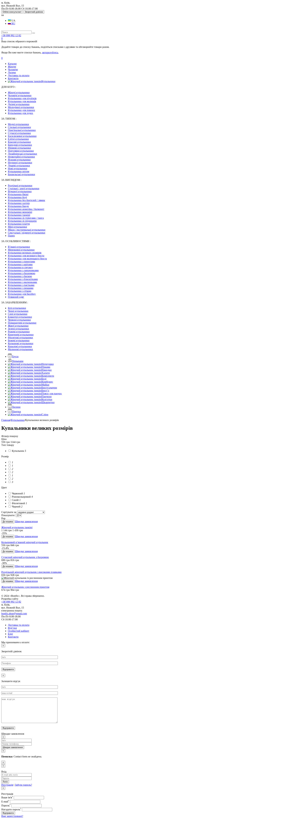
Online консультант (12, 12)
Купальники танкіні (19, 215)
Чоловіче (13, 69)
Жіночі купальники (19, 92)
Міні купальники (17, 226)
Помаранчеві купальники (22, 322)
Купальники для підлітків (22, 98)
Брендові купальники (20, 144)
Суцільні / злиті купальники (23, 188)
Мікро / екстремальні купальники (26, 229)
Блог (10, 633)
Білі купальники (17, 308)
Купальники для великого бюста (26, 255)
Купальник (18, 450)
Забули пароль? (23, 784)
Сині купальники (17, 314)
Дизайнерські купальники (22, 153)
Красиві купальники (19, 142)
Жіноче (12, 66)
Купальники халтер (19, 203)
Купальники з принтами (21, 261)
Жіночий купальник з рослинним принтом (25, 587)
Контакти (13, 78)
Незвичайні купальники (21, 156)
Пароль (6, 805)
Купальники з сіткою (19, 291)
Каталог (12, 63)
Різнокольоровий (22, 496)
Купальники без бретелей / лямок (26, 200)
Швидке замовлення (26, 521)
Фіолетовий (19, 503)
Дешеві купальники (19, 165)
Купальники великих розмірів (24, 252)
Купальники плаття (19, 223)
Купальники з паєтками (21, 285)
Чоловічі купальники (19, 95)
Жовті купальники (18, 325)
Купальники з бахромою (21, 273)
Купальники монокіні (20, 212)
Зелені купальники (18, 328)
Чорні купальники (18, 311)
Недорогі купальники (20, 162)
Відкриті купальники (20, 191)
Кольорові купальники (20, 343)
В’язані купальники (19, 246)
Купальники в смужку (20, 267)
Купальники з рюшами (20, 288)
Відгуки (12, 628)
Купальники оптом (18, 171)
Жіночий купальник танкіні (16, 527)
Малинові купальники (20, 349)
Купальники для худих (20, 113)
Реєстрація (7, 784)
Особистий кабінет (18, 630)
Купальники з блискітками (23, 279)
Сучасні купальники (19, 133)
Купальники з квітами (20, 264)
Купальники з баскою (20, 276)
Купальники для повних (21, 110)
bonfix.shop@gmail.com (14, 613)
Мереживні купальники (21, 249)
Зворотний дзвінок (34, 12)
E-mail (5, 801)
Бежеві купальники (18, 340)
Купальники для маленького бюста (27, 258)
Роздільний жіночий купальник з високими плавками (31, 572)
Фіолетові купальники (20, 337)
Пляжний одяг (16, 296)
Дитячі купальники (18, 104)
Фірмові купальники (19, 147)
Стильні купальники (19, 127)
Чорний (16, 506)
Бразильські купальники (21, 174)
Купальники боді (17, 197)
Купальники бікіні (18, 194)
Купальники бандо (18, 206)
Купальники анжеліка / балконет (26, 209)
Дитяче (12, 72)
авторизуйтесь (50, 52)
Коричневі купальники (21, 334)
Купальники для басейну (22, 294)
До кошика (8, 521)
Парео (11, 235)
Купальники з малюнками (22, 282)
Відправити (8, 813)
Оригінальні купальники (22, 130)
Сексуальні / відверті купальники (26, 232)
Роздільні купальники (20, 185)
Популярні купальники (21, 150)
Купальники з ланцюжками (23, 270)
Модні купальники (18, 124)
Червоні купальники (19, 319)
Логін (5, 782)
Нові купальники (17, 168)
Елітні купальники (18, 139)
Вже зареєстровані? (12, 816)
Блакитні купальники (20, 316)
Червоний (18, 493)
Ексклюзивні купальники (22, 136)
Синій (16, 500)
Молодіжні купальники (21, 107)
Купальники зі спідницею (22, 220)
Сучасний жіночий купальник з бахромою (25, 557)
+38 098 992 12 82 (11, 35)
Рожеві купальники (19, 331)
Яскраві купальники (19, 159)
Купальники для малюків (22, 101)
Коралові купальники (20, 346)
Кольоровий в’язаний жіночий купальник (24, 542)
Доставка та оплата (18, 75)
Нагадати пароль (11, 809)
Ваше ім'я (7, 797)
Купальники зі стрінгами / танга (26, 218)
